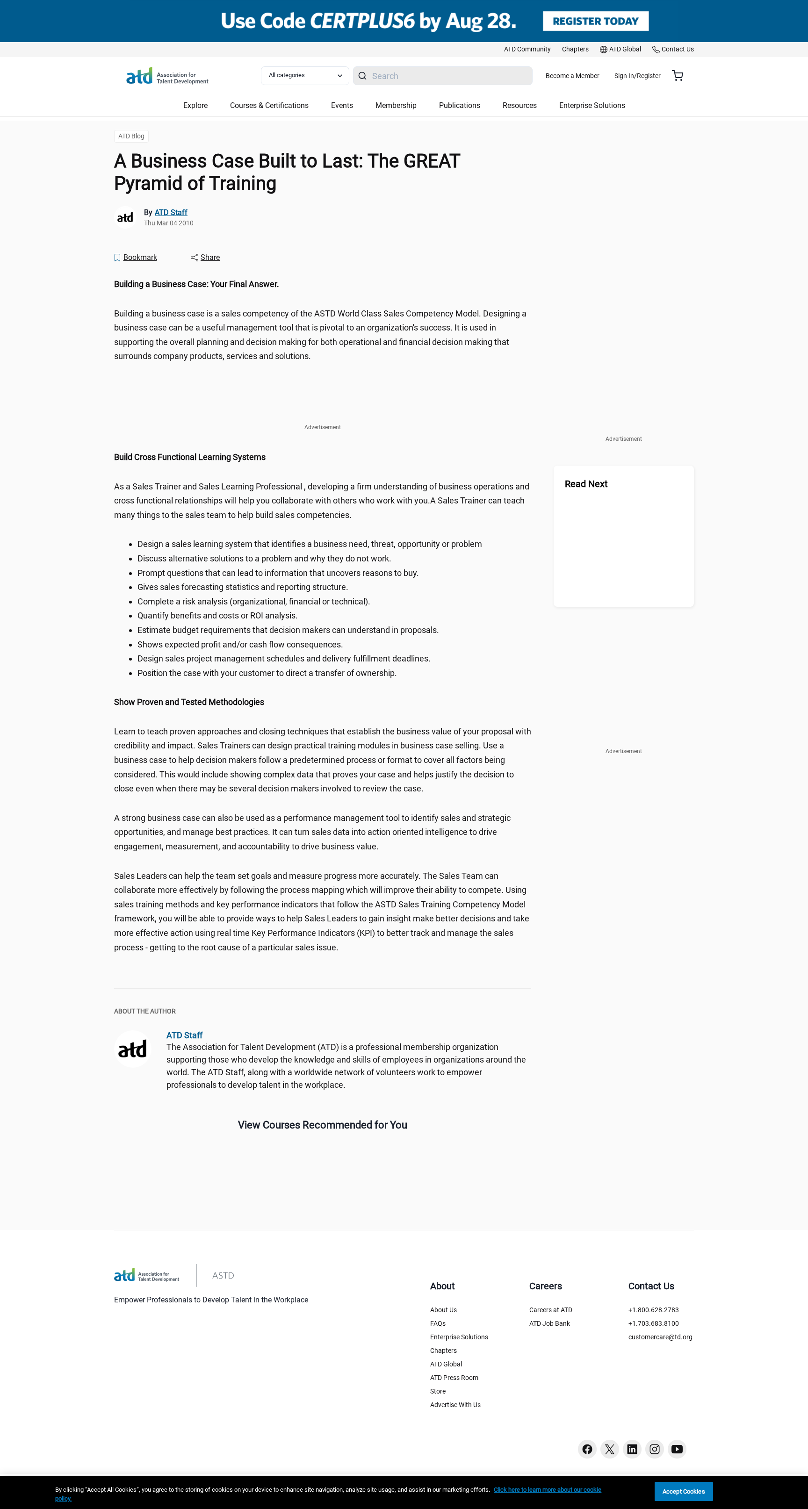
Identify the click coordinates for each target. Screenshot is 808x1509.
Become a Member (572, 75)
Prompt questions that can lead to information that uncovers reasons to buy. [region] (278, 573)
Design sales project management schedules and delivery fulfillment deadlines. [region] (284, 658)
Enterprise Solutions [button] (592, 105)
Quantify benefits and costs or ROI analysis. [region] (217, 615)
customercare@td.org (660, 1337)
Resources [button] (520, 105)
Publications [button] (459, 105)
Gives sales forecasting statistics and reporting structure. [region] (242, 587)
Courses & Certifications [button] (269, 105)
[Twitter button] (609, 1449)
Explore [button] (195, 105)
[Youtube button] (677, 1449)
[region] (322, 284)
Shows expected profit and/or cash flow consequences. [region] (240, 644)
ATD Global (446, 1364)
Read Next (586, 483)
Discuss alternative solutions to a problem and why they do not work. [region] (264, 558)
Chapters (443, 1350)
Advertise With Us (455, 1404)
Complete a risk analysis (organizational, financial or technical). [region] (253, 601)
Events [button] (342, 105)
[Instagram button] (654, 1449)
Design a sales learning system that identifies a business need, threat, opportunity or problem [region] (309, 544)
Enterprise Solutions (459, 1337)
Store (438, 1391)
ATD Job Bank (549, 1323)
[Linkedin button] (632, 1449)
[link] (527, 49)
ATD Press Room (454, 1377)
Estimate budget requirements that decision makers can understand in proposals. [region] (288, 630)
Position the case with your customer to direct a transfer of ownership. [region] (267, 673)
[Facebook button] (587, 1449)
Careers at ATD (550, 1310)
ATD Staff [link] (171, 212)
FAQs (438, 1323)
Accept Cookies (684, 1491)
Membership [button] (396, 105)
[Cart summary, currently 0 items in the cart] (681, 75)
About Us (443, 1310)
